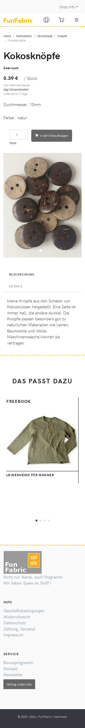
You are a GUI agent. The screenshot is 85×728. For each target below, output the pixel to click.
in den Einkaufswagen (54, 135)
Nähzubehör (24, 36)
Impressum (13, 634)
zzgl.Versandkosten (16, 89)
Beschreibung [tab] (21, 274)
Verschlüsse (44, 36)
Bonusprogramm (18, 662)
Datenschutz (14, 622)
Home (7, 36)
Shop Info (67, 6)
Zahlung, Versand (19, 629)
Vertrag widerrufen (19, 684)
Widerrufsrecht (16, 616)
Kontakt (10, 668)
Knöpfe (62, 36)
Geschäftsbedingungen (23, 610)
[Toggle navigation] (76, 20)
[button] (40, 250)
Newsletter (13, 674)
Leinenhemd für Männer (30, 475)
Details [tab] (15, 286)
